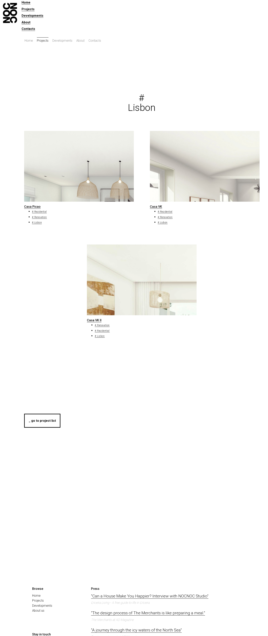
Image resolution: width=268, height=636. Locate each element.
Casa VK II (94, 320)
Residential (40, 211)
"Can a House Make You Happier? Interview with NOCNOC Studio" (149, 596)
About (26, 22)
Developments (32, 15)
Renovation (40, 217)
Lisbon (38, 222)
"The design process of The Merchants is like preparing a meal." (148, 613)
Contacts (28, 29)
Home (26, 2)
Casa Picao (32, 207)
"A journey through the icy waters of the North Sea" (136, 630)
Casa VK (156, 207)
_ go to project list (42, 421)
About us (38, 610)
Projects (28, 9)
